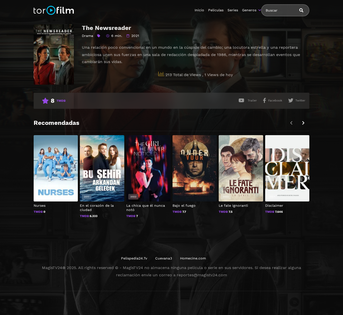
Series (232, 10)
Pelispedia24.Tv (134, 258)
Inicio (199, 10)
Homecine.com (193, 258)
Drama (87, 36)
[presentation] (303, 123)
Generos (249, 10)
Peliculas (215, 10)
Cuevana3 (163, 258)
